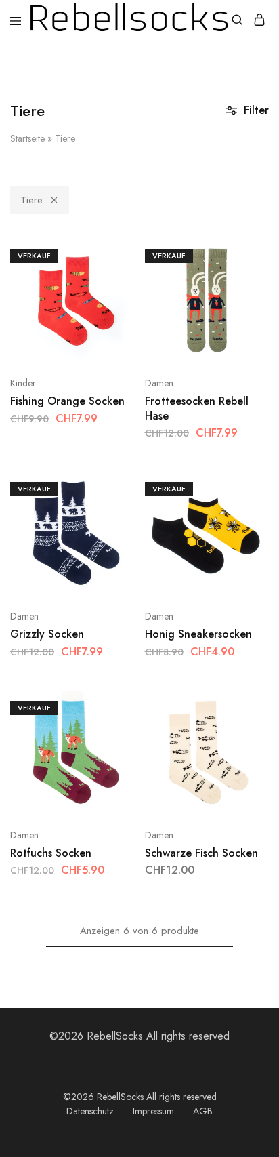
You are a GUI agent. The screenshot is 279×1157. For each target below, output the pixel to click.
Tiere (31, 199)
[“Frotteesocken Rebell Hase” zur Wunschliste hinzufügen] (244, 305)
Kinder (23, 383)
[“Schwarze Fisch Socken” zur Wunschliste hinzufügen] (244, 757)
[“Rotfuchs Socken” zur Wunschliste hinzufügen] (110, 757)
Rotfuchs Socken (50, 853)
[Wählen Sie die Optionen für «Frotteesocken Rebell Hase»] (244, 254)
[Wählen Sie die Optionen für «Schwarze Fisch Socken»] (244, 706)
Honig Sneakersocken (198, 634)
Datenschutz (90, 1111)
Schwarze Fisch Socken (201, 853)
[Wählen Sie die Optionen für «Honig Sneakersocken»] (244, 487)
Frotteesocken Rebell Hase (197, 408)
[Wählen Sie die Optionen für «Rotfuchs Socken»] (110, 706)
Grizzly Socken (47, 634)
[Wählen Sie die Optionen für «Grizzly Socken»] (110, 487)
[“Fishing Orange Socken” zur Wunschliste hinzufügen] (110, 305)
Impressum (153, 1111)
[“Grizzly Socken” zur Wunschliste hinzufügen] (110, 538)
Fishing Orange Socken (67, 401)
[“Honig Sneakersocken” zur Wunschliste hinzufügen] (244, 538)
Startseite (27, 138)
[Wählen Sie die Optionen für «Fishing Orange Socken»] (110, 254)
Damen (159, 383)
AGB (203, 1111)
